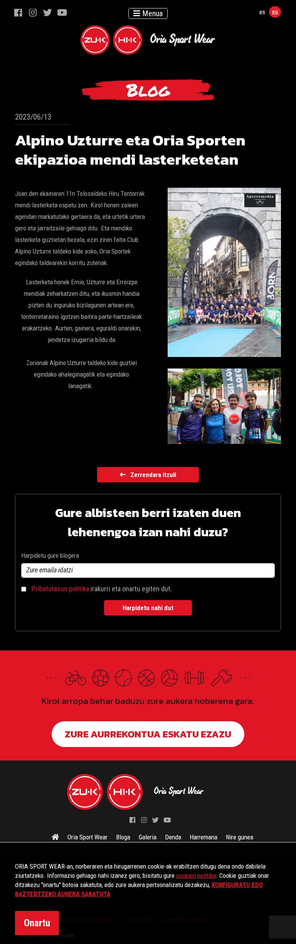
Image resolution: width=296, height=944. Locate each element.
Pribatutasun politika (60, 589)
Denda (173, 837)
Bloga (123, 837)
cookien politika (196, 875)
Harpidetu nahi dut (148, 608)
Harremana (203, 837)
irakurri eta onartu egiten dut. (102, 589)
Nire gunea (239, 837)
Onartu (37, 923)
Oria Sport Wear (87, 837)
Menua (151, 13)
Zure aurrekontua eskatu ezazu (148, 734)
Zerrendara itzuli (153, 475)
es (262, 12)
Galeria (147, 837)
